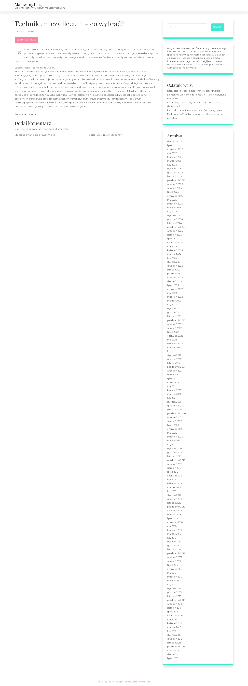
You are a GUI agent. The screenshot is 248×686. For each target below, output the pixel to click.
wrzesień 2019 (174, 464)
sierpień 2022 (174, 328)
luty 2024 (172, 258)
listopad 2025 (174, 176)
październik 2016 (176, 600)
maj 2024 (172, 246)
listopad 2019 (174, 456)
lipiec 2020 (173, 425)
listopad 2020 (174, 409)
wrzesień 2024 (175, 231)
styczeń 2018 (174, 541)
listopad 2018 (174, 503)
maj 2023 (172, 293)
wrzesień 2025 (175, 184)
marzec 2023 (174, 300)
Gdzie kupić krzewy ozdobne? (105, 135)
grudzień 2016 (174, 592)
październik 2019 (176, 460)
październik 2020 (176, 413)
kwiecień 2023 (175, 297)
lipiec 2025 (173, 192)
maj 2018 (172, 526)
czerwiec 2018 (175, 522)
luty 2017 (171, 584)
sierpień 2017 (174, 561)
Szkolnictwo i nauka (26, 40)
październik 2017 (176, 553)
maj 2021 (171, 386)
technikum (30, 114)
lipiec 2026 (173, 145)
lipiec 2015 (172, 658)
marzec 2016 (174, 627)
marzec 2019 (174, 487)
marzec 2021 (174, 394)
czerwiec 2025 (175, 196)
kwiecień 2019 (174, 483)
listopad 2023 (174, 269)
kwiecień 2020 (175, 436)
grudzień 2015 (174, 639)
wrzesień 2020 (175, 417)
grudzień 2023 (175, 266)
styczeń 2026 (174, 168)
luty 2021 (171, 398)
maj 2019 (171, 479)
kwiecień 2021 (174, 390)
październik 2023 (176, 273)
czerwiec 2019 (175, 475)
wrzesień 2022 (175, 324)
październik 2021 (176, 367)
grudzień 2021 (174, 359)
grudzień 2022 (175, 312)
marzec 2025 (174, 207)
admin (19, 31)
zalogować (31, 129)
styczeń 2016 (174, 635)
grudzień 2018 (175, 499)
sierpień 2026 (174, 141)
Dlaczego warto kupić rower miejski (35, 135)
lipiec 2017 (172, 565)
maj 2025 (172, 200)
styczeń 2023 (174, 308)
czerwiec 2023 (175, 289)
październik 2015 (176, 646)
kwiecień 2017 (174, 576)
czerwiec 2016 (175, 615)
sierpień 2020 (174, 421)
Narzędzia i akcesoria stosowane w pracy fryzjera (193, 91)
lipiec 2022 (173, 332)
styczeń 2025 (174, 215)
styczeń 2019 (174, 495)
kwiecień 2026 (175, 157)
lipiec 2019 (172, 472)
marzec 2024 (174, 254)
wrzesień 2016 (174, 604)
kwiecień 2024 (175, 250)
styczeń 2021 (174, 402)
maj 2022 (172, 339)
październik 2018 (176, 506)
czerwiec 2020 (175, 429)
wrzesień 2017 (174, 557)
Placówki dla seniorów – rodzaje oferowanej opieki (194, 110)
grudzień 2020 (175, 405)
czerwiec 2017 (174, 569)
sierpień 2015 (174, 654)
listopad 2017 (174, 549)
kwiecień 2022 (175, 343)
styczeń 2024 (174, 262)
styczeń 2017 (174, 588)
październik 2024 (176, 227)
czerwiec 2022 (175, 336)
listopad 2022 (174, 316)
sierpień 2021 (174, 374)
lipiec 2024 (173, 238)
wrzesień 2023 (175, 277)
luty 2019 (171, 491)
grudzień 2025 (175, 172)
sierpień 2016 (174, 608)
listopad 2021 (174, 363)
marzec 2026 (174, 161)
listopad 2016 (174, 596)
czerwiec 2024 (175, 242)
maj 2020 (172, 433)
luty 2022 (172, 351)
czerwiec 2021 (174, 382)
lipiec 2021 (172, 378)
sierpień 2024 (174, 235)
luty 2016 (171, 631)
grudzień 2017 (174, 545)
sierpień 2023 (174, 281)
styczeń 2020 (174, 448)
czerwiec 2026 (175, 149)
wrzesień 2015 (174, 650)
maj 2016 (171, 619)
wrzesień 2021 (174, 370)
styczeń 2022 (174, 355)
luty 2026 (172, 164)
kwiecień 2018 (175, 530)
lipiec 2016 (172, 611)
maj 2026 (172, 153)
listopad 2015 (174, 642)
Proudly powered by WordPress (135, 682)
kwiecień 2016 (174, 623)
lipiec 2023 (173, 285)
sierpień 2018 (174, 514)
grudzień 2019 (174, 452)
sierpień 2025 (174, 188)
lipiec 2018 (172, 518)
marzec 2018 (174, 534)
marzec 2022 (174, 347)
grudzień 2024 (175, 219)
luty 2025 (172, 211)
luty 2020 (172, 444)
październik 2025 (176, 180)
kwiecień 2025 (175, 203)
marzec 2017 (174, 580)
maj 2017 (171, 573)
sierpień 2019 (174, 468)
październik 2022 (176, 320)
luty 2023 (172, 304)
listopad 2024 (174, 223)
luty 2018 (171, 538)
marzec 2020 (174, 440)
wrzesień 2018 (175, 510)
